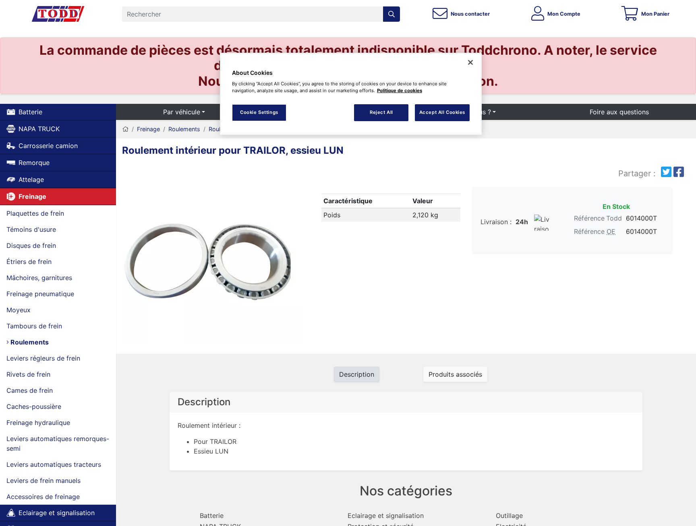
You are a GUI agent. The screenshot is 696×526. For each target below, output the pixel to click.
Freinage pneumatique (40, 294)
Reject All (381, 112)
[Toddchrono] (58, 14)
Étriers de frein (29, 262)
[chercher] (391, 14)
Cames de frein (29, 390)
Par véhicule (181, 112)
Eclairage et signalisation (57, 513)
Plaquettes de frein (35, 213)
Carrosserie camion (48, 146)
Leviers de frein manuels (43, 480)
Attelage (31, 179)
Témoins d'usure (31, 229)
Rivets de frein (28, 374)
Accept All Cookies (442, 112)
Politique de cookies (399, 90)
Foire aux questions (619, 112)
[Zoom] (212, 255)
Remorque (34, 163)
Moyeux (18, 310)
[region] (351, 94)
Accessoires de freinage (43, 497)
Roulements (29, 342)
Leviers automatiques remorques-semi (57, 443)
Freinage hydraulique (38, 423)
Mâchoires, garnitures (39, 278)
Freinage (32, 196)
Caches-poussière (33, 406)
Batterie (30, 112)
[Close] (470, 62)
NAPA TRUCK (39, 129)
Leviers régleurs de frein (43, 358)
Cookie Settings (259, 112)
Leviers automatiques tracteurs (53, 464)
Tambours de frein (34, 326)
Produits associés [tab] (455, 374)
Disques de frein (31, 245)
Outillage (509, 516)
